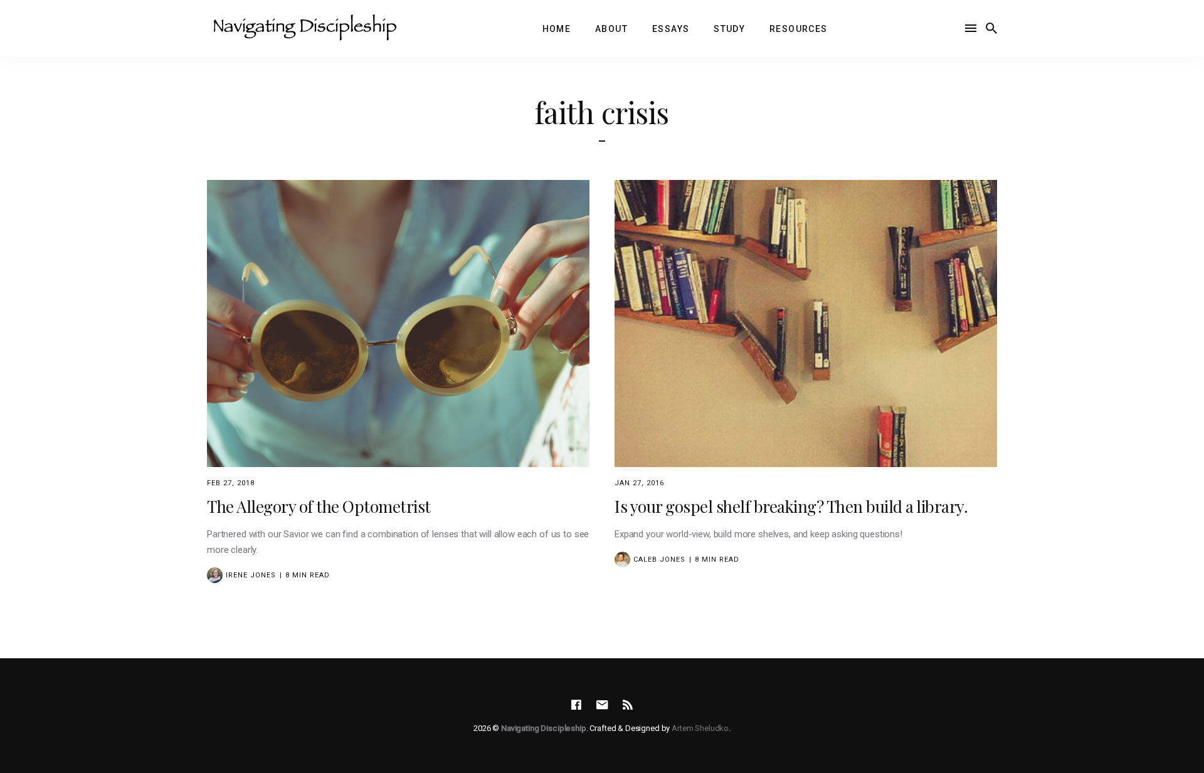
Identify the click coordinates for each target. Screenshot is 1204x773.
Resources (798, 29)
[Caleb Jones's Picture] (622, 559)
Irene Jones (251, 575)
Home (556, 29)
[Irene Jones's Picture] (215, 575)
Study (729, 29)
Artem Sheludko (700, 728)
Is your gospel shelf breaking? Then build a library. (791, 506)
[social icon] (576, 705)
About (611, 29)
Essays (670, 29)
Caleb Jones (659, 559)
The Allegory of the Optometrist (319, 506)
